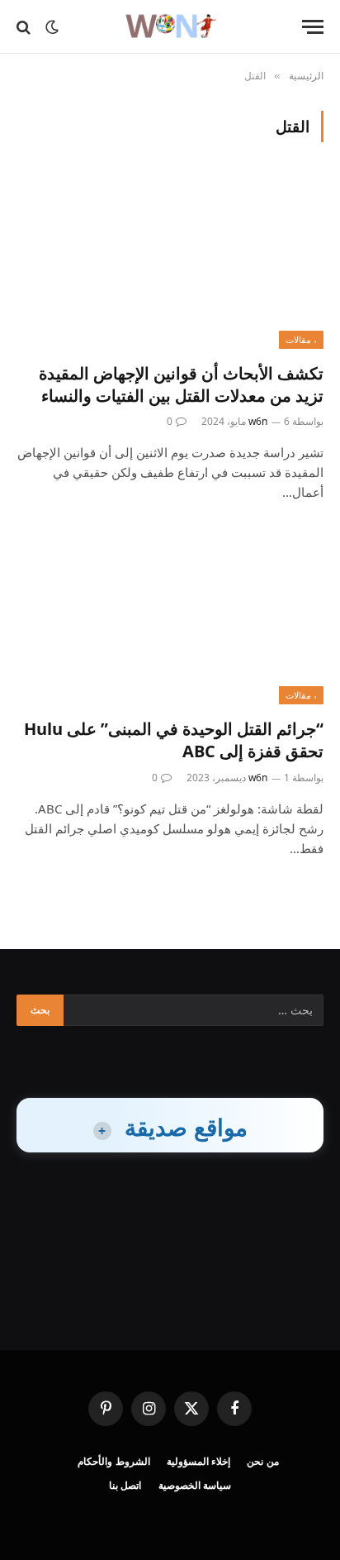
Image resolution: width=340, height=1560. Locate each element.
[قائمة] (312, 26)
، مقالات (301, 339)
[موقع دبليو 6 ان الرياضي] (169, 27)
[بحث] (25, 26)
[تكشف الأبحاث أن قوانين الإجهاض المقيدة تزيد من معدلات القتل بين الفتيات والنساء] (170, 261)
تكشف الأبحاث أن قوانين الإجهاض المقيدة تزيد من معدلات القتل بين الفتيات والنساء (181, 384)
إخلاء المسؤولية (199, 1461)
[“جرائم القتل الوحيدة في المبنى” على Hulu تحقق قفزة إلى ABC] (170, 618)
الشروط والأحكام (114, 1461)
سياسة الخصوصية (195, 1485)
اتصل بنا (125, 1485)
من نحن (263, 1461)
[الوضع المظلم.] (52, 27)
